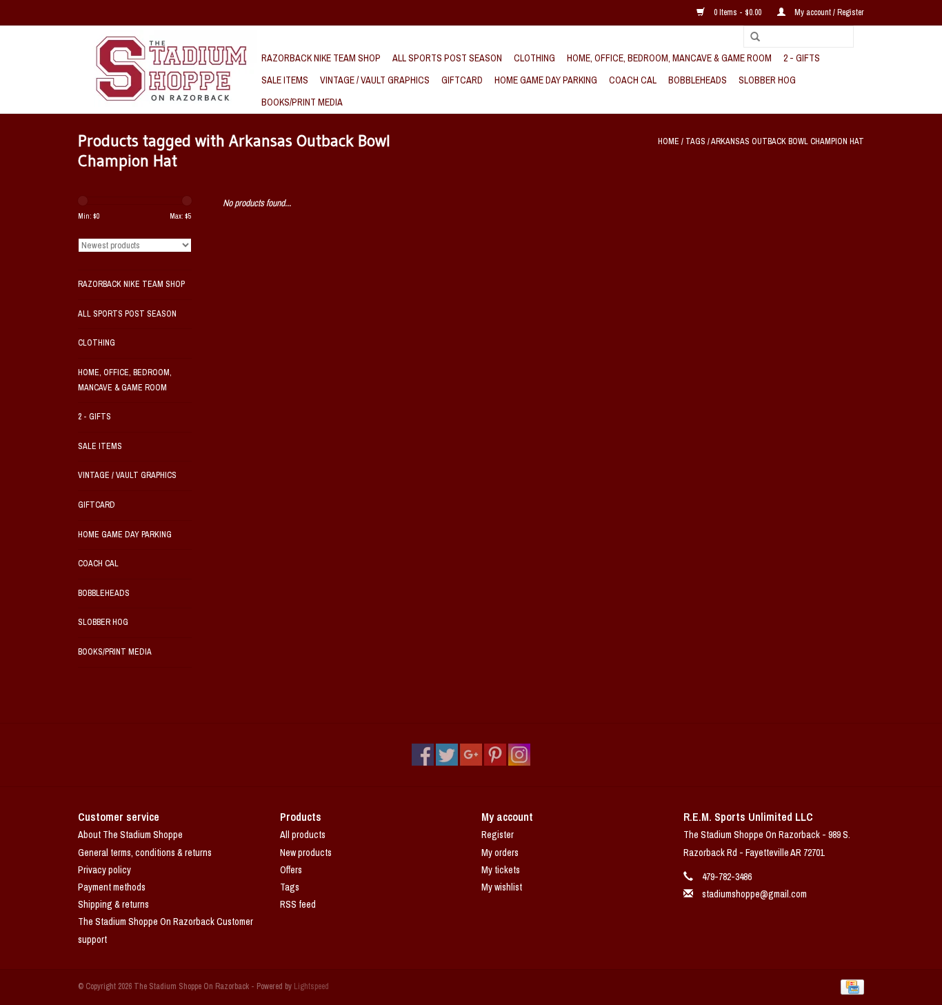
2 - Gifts (801, 58)
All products (302, 834)
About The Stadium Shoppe (130, 834)
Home (668, 141)
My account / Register (828, 12)
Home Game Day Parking (545, 80)
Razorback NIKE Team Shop (321, 58)
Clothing (534, 58)
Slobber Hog (767, 80)
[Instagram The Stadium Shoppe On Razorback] (519, 755)
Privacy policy (104, 870)
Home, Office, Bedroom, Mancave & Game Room (669, 58)
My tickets (500, 870)
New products (306, 852)
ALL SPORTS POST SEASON (447, 58)
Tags (695, 141)
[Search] (750, 37)
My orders (500, 852)
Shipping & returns (113, 904)
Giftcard (462, 80)
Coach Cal (633, 80)
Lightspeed (311, 986)
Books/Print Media (302, 102)
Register (497, 834)
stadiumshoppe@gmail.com (754, 894)
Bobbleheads (697, 80)
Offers (291, 870)
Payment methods (112, 887)
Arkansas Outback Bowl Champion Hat (787, 141)
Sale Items (284, 80)
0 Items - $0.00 (737, 12)
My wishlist (501, 887)
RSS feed (298, 904)
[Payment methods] (850, 986)
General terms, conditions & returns (145, 852)
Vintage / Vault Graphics (375, 80)
